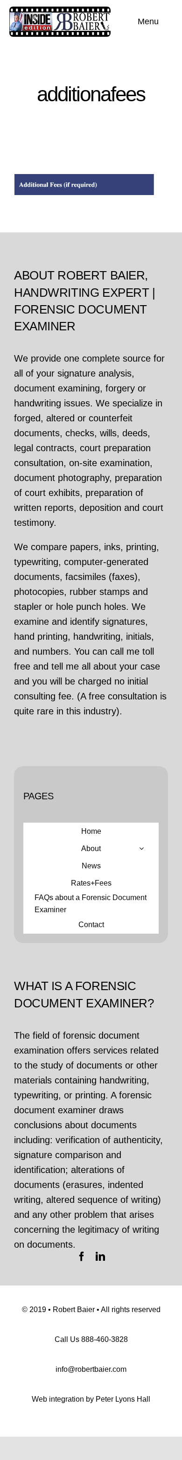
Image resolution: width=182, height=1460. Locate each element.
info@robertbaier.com (91, 1369)
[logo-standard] (60, 11)
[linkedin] (100, 1256)
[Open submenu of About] (141, 848)
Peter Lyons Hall (123, 1399)
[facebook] (81, 1256)
